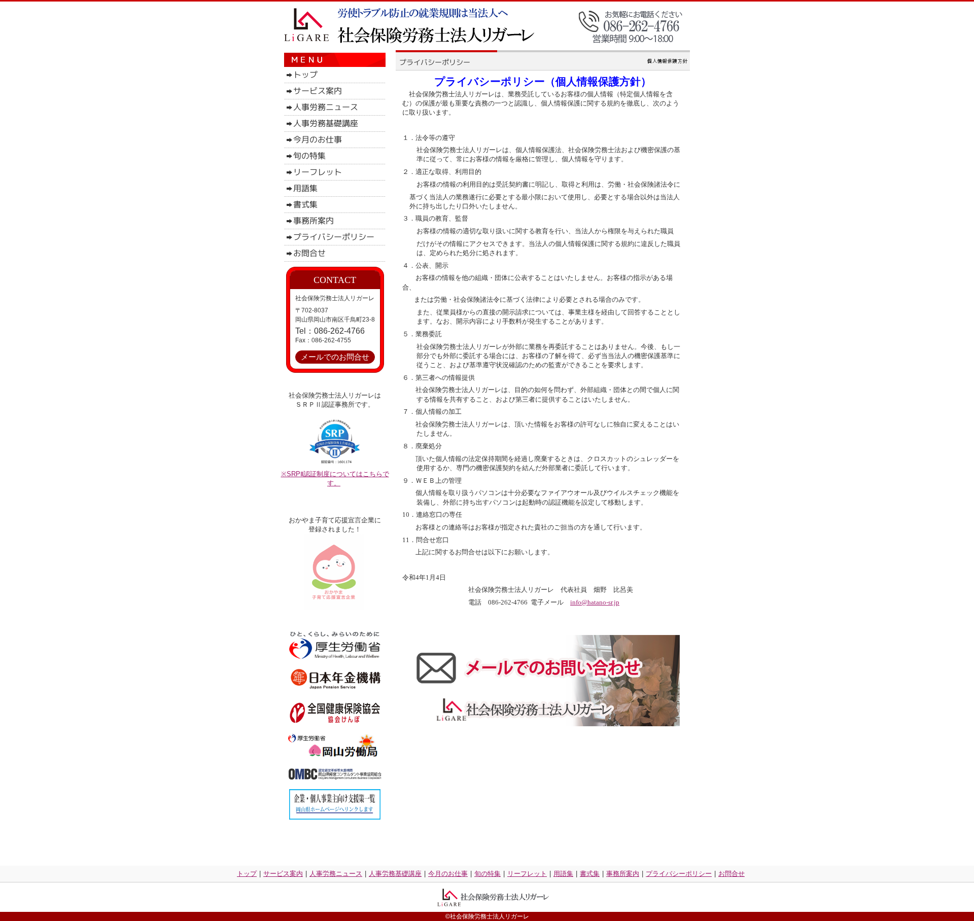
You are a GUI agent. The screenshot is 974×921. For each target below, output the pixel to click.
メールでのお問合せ (335, 356)
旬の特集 (487, 873)
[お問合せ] (538, 724)
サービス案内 (283, 873)
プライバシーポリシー (679, 873)
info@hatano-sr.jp (594, 602)
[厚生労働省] (334, 657)
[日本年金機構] (335, 687)
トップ (247, 873)
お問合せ (731, 873)
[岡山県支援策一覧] (334, 817)
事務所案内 (622, 873)
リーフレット (527, 873)
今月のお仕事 (448, 873)
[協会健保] (334, 722)
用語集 (563, 873)
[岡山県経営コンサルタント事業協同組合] (335, 778)
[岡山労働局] (333, 754)
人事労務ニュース (335, 873)
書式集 (590, 873)
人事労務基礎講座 (395, 873)
